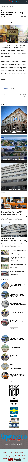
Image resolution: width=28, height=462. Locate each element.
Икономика (12, 364)
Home (2, 6)
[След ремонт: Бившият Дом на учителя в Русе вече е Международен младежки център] (14, 120)
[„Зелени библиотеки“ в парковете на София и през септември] (5, 266)
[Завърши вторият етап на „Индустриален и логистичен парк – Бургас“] (14, 149)
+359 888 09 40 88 (15, 447)
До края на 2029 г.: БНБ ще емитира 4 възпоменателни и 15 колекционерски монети (18, 367)
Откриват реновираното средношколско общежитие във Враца (14, 188)
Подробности (17, 460)
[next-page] (4, 193)
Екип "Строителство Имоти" (10, 16)
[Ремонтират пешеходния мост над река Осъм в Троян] (5, 259)
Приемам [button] (10, 460)
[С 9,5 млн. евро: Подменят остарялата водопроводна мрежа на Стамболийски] (5, 252)
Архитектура (11, 6)
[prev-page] (2, 193)
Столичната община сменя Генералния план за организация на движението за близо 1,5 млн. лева (7, 97)
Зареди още (13, 328)
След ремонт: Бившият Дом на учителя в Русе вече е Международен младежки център (14, 131)
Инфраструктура (13, 311)
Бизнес (14, 157)
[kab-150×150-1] (14, 390)
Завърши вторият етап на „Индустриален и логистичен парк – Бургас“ (14, 160)
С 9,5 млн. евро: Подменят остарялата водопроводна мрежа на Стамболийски (18, 252)
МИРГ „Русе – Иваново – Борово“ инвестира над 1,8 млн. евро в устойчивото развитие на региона (12, 212)
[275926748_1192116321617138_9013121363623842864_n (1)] (14, 401)
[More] (16, 22)
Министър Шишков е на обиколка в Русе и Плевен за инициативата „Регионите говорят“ (17, 273)
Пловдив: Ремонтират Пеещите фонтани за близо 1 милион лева (21, 96)
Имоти (13, 128)
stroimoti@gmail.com (15, 448)
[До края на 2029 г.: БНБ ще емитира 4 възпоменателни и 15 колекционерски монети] (5, 366)
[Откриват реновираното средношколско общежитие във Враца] (14, 177)
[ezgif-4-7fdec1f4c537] (14, 423)
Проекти (6, 6)
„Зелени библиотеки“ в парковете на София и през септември (16, 349)
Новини (14, 186)
